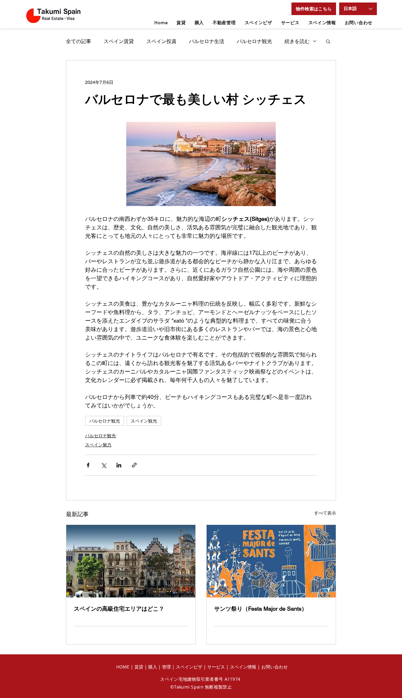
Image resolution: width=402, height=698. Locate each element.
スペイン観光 (144, 421)
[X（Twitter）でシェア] (103, 465)
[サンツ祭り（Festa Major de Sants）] (271, 561)
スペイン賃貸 (119, 41)
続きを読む (297, 41)
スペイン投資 (161, 41)
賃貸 (139, 667)
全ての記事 (78, 41)
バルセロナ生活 (206, 41)
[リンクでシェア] (134, 465)
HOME (122, 667)
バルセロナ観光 (254, 41)
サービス (216, 667)
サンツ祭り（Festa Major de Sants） (260, 608)
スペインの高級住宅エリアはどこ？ (119, 608)
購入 (152, 667)
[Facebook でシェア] (88, 465)
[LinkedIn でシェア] (119, 465)
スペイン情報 (243, 667)
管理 (167, 667)
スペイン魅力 (98, 444)
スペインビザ (189, 667)
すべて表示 (325, 512)
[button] (313, 9)
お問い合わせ (274, 667)
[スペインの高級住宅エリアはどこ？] (130, 561)
